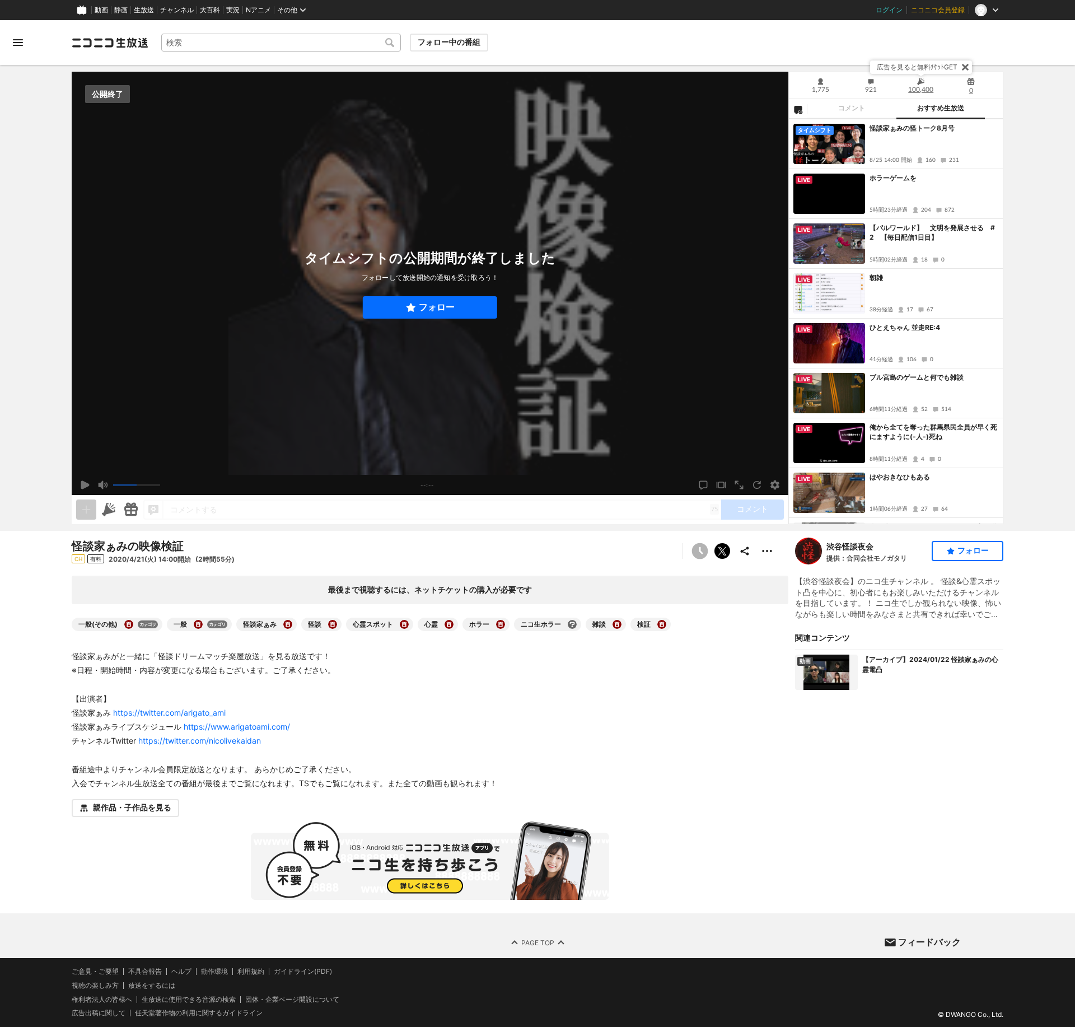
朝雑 (876, 277)
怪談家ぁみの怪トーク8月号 (912, 128)
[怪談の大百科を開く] (332, 624)
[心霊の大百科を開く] (449, 624)
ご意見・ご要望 (95, 971)
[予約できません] (700, 551)
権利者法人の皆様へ (102, 999)
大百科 (210, 10)
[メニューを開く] (18, 42)
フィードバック (929, 941)
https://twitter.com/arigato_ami (169, 712)
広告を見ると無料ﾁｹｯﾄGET (917, 67)
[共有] (744, 551)
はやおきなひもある (900, 477)
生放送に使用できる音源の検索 (189, 999)
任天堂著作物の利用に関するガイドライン (199, 1013)
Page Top (537, 942)
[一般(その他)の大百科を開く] (128, 624)
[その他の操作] (767, 551)
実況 (233, 10)
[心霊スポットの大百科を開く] (404, 624)
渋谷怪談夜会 (849, 546)
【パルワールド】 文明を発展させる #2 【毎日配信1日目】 (932, 232)
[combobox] (281, 43)
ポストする (722, 551)
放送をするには (151, 985)
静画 (121, 10)
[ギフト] (131, 510)
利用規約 (250, 971)
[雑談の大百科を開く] (617, 624)
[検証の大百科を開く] (661, 624)
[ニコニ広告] (109, 510)
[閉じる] (965, 67)
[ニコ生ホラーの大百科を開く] (572, 624)
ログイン (889, 10)
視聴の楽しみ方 (95, 985)
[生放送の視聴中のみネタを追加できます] (86, 510)
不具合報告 (145, 971)
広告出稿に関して (98, 1013)
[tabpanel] (896, 321)
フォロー (437, 307)
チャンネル (177, 10)
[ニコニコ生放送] (110, 43)
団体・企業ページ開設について (292, 999)
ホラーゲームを (893, 178)
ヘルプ (181, 971)
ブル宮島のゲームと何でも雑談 (917, 377)
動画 (101, 10)
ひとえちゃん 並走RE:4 (905, 327)
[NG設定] (798, 109)
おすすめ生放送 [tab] (940, 108)
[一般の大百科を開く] (198, 624)
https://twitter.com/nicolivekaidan (199, 740)
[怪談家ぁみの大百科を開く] (287, 624)
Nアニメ (258, 10)
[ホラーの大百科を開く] (500, 624)
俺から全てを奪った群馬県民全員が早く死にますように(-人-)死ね (933, 432)
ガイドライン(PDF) (303, 971)
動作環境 (214, 971)
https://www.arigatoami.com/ (237, 726)
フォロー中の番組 (449, 42)
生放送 (144, 10)
